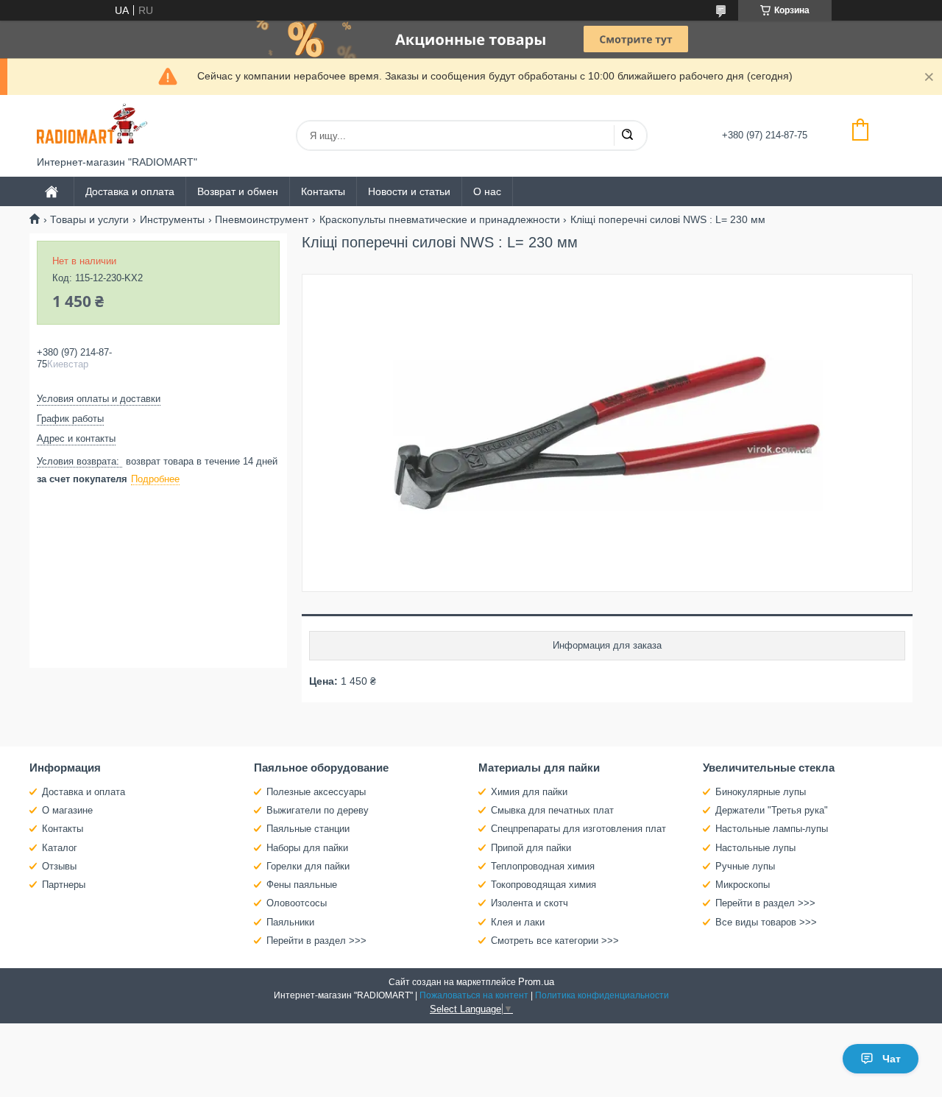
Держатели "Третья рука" (771, 810)
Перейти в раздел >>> (316, 940)
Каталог (59, 847)
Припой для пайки (531, 847)
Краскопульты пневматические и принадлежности (439, 219)
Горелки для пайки (308, 866)
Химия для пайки (529, 791)
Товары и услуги (89, 219)
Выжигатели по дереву (317, 810)
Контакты (323, 191)
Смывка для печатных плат (552, 810)
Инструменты (172, 219)
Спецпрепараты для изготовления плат (578, 828)
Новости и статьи (409, 191)
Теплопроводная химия (543, 866)
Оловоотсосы (296, 903)
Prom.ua (536, 981)
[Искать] (627, 135)
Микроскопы (742, 884)
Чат (891, 1059)
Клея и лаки (518, 922)
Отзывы (59, 866)
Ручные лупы (745, 866)
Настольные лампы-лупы (771, 828)
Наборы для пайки (307, 847)
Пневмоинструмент (261, 219)
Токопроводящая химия (543, 884)
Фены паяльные (301, 884)
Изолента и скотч (529, 903)
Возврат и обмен (237, 191)
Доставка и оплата (129, 191)
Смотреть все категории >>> (555, 940)
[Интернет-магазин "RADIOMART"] (92, 125)
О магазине (67, 810)
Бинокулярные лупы (760, 791)
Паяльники (290, 922)
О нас (487, 191)
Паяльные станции (308, 828)
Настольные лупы (755, 847)
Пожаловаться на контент (473, 995)
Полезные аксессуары (316, 791)
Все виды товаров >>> (766, 922)
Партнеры (63, 884)
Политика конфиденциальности (602, 995)
